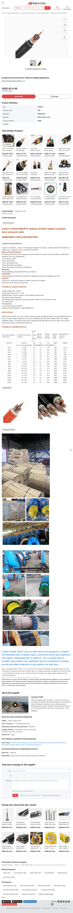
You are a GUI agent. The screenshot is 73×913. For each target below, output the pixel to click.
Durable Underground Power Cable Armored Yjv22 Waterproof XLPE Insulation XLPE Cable (8, 198)
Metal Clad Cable (62, 873)
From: (10, 771)
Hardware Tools (44, 743)
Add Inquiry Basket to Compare (36, 69)
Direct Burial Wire (49, 873)
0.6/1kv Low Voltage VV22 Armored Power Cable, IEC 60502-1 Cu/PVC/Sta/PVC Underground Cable (22, 174)
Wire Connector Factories (27, 885)
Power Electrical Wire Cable (10, 894)
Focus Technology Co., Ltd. (24, 908)
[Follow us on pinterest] (69, 901)
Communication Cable (20, 873)
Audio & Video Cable (35, 873)
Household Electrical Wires (58, 743)
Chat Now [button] (55, 96)
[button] (3, 3)
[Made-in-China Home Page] (36, 3)
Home (3, 13)
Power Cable (6, 873)
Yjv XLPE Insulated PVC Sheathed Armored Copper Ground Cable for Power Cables (21, 150)
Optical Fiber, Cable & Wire (28, 13)
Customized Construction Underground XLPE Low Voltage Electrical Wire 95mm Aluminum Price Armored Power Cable (36, 174)
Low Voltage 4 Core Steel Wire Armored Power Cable (21, 198)
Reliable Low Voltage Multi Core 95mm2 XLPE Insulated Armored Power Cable (50, 174)
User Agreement (46, 908)
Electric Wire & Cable (43, 13)
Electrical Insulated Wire (28, 894)
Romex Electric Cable (9, 877)
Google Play (17, 901)
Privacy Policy (63, 908)
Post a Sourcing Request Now (51, 795)
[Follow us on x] (61, 901)
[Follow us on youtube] (66, 901)
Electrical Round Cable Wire (29, 890)
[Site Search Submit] (48, 8)
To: (11, 776)
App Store (6, 901)
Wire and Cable (16, 743)
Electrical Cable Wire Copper (11, 890)
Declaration (55, 908)
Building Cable (14, 745)
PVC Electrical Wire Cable (48, 890)
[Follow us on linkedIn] (52, 904)
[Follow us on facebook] (58, 901)
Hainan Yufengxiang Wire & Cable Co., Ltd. (13, 81)
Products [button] (18, 8)
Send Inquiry (19, 96)
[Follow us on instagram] (64, 901)
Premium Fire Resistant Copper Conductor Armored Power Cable (35, 150)
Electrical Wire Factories (9, 885)
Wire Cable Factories (59, 885)
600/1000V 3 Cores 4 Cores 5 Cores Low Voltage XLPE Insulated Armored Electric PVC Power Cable (8, 174)
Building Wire (6, 745)
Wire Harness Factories (44, 885)
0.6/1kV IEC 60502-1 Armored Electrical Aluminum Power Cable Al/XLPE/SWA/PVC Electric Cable (50, 198)
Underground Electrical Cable (59, 13)
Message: (9, 780)
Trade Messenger (30, 901)
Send (15, 795)
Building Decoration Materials (30, 743)
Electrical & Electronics (13, 13)
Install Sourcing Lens (10, 904)
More (3, 897)
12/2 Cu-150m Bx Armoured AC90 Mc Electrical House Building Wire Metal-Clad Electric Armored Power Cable (36, 198)
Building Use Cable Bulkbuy (46, 894)
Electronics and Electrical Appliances (30, 745)
